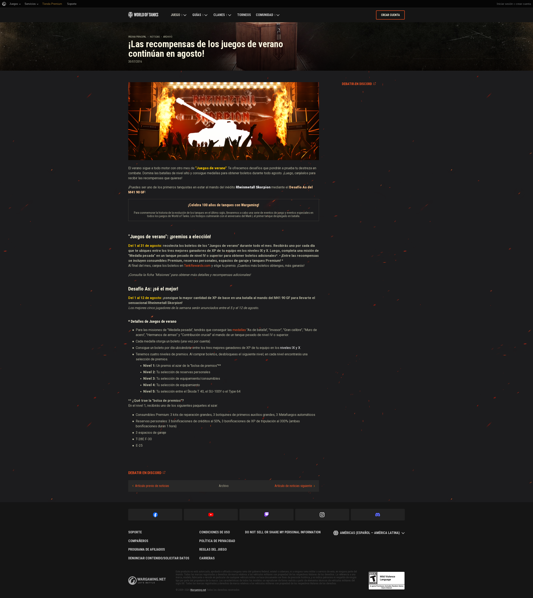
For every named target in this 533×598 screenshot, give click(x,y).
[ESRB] (387, 581)
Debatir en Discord (357, 84)
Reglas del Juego (213, 549)
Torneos (244, 15)
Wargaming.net (198, 589)
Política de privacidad (217, 541)
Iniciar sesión (505, 3)
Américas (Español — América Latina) (370, 533)
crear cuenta (523, 3)
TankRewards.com (197, 266)
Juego (175, 15)
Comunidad (264, 15)
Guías (196, 15)
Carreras (207, 558)
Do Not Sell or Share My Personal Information (283, 532)
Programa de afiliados (146, 549)
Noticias (155, 36)
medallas (239, 330)
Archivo (167, 36)
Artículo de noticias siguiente (293, 486)
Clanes (219, 15)
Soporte (135, 532)
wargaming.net (147, 580)
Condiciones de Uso (214, 532)
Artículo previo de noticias (152, 486)
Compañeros (138, 541)
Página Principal (137, 36)
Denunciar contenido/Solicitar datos (158, 558)
